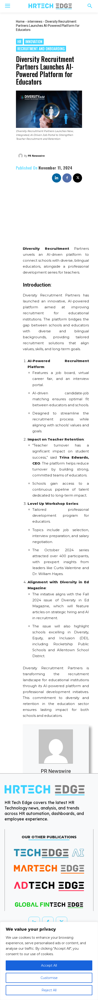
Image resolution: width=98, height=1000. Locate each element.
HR (19, 41)
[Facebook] (67, 178)
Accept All (49, 965)
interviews (35, 21)
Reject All (49, 990)
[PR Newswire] (21, 155)
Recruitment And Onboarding (41, 48)
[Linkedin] (56, 178)
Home (20, 21)
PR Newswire (36, 155)
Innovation (33, 41)
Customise (49, 978)
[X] (77, 178)
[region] (49, 961)
